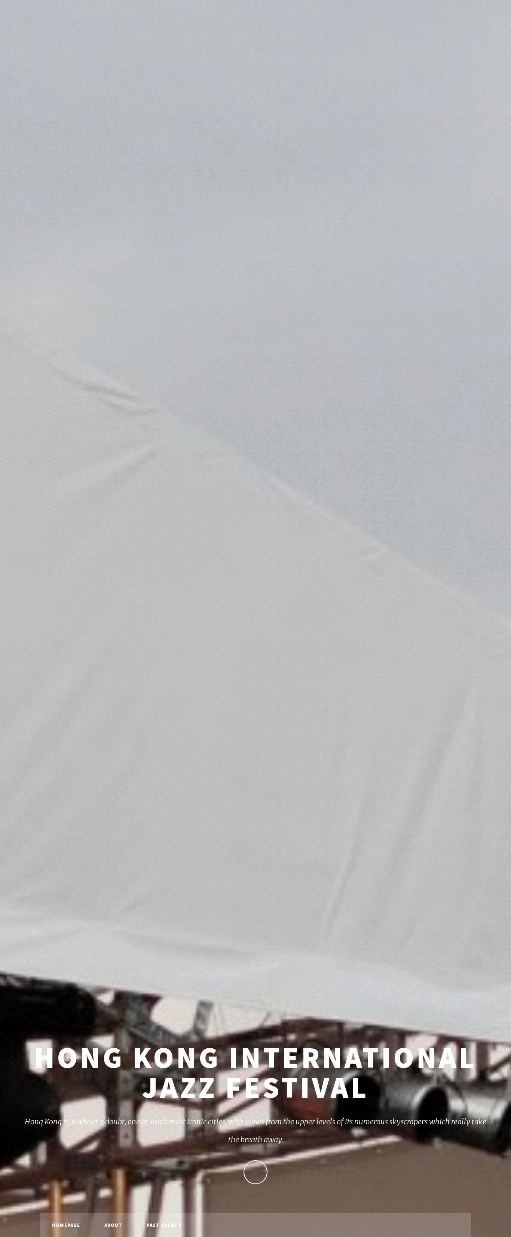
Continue (255, 1172)
